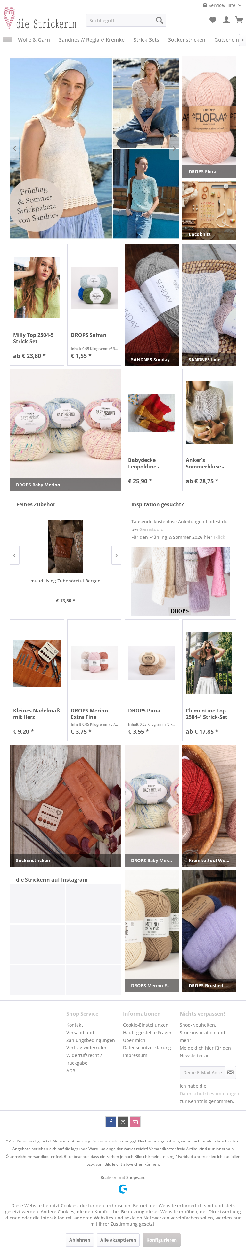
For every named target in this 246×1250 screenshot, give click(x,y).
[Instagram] (123, 1122)
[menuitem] (126, 20)
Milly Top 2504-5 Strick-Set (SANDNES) (33, 338)
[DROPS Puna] (152, 663)
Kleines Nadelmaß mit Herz (36, 713)
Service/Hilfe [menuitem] (222, 5)
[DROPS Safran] (94, 287)
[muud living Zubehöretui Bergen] (65, 546)
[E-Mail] (135, 1122)
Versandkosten (107, 1141)
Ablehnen (79, 1240)
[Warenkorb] (239, 20)
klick (220, 537)
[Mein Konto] (226, 20)
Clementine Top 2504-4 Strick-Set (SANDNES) (206, 713)
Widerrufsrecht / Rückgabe (84, 1059)
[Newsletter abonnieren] (230, 1072)
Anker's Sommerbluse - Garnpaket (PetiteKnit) (205, 463)
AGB (70, 1071)
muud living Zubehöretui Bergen (65, 581)
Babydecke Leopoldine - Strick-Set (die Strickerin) (145, 463)
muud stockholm (104, 148)
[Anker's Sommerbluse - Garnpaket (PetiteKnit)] (209, 412)
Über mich (134, 1040)
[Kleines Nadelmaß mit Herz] (37, 663)
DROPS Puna (144, 710)
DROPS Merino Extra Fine (89, 713)
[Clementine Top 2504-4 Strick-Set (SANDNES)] (209, 663)
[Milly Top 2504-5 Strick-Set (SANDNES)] (37, 287)
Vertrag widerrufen (87, 1048)
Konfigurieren (161, 1240)
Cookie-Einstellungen (145, 1025)
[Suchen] (159, 20)
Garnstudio (151, 529)
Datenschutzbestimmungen (209, 1093)
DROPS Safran (89, 335)
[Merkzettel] (212, 20)
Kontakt (74, 1025)
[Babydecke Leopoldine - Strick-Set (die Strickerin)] (152, 412)
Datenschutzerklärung (147, 1048)
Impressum (135, 1055)
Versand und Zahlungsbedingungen (90, 1036)
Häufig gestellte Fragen (148, 1032)
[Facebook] (111, 1122)
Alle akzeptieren (118, 1240)
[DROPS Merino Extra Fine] (94, 663)
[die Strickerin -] (37, 22)
